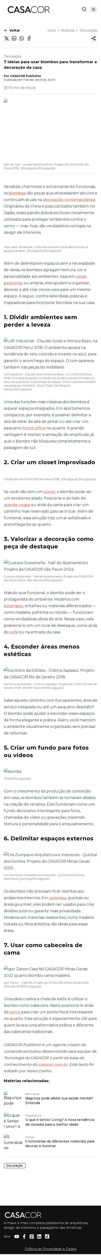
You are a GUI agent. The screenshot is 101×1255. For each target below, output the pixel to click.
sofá (14, 632)
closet (49, 491)
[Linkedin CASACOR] (39, 1236)
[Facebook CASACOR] (24, 1236)
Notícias (67, 30)
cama (14, 1012)
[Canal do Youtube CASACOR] (16, 1236)
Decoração (88, 30)
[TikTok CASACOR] (47, 1236)
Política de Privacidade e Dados (50, 1249)
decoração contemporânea (69, 199)
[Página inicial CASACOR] (28, 9)
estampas (13, 606)
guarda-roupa (17, 505)
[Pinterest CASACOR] (31, 1236)
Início (51, 30)
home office (33, 428)
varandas (57, 898)
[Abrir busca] (84, 9)
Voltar (14, 30)
